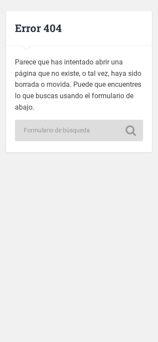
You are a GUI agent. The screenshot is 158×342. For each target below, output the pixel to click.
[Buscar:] (79, 130)
